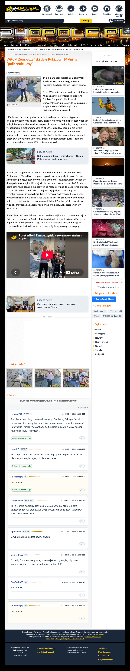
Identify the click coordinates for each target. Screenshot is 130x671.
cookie (101, 634)
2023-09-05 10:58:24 (68, 605)
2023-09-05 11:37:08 (68, 531)
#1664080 (81, 555)
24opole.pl (11, 49)
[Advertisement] (48, 340)
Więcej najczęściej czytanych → (108, 282)
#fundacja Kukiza (112, 316)
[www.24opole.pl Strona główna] (23, 11)
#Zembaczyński (116, 311)
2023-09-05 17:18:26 (68, 414)
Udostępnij (15, 73)
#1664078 (81, 605)
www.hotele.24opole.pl (45, 652)
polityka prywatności (93, 636)
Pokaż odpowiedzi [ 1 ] (21, 438)
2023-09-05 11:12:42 (68, 555)
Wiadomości (24, 49)
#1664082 (81, 531)
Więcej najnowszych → (108, 287)
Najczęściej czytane (106, 61)
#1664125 (81, 449)
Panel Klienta (102, 648)
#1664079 (81, 582)
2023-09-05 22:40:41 (68, 449)
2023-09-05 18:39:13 (68, 477)
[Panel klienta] (116, 21)
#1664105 (81, 414)
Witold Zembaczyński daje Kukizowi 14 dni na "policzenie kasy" (58, 49)
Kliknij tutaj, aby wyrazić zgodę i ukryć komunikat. (65, 639)
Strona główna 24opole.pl (46, 648)
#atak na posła (100, 311)
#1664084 (81, 500)
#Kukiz (96, 316)
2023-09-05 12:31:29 (68, 500)
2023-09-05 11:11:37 (68, 582)
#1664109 (81, 477)
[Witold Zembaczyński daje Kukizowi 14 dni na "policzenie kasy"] (23, 89)
